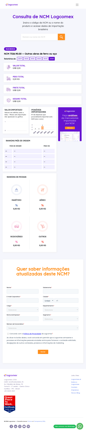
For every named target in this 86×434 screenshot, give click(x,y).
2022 (39, 59)
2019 (20, 59)
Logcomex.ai (75, 379)
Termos (30, 421)
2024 (52, 59)
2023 (45, 59)
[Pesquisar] (61, 37)
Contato (74, 387)
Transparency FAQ (39, 421)
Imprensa (75, 390)
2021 (32, 59)
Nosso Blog (75, 393)
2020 (26, 59)
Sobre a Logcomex (75, 383)
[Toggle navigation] (77, 5)
